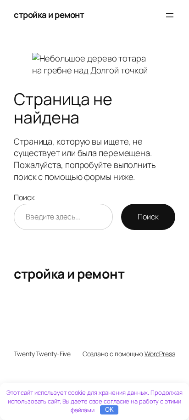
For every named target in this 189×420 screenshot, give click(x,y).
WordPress (160, 353)
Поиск (24, 197)
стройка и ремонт (49, 15)
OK (109, 409)
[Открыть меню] (169, 15)
